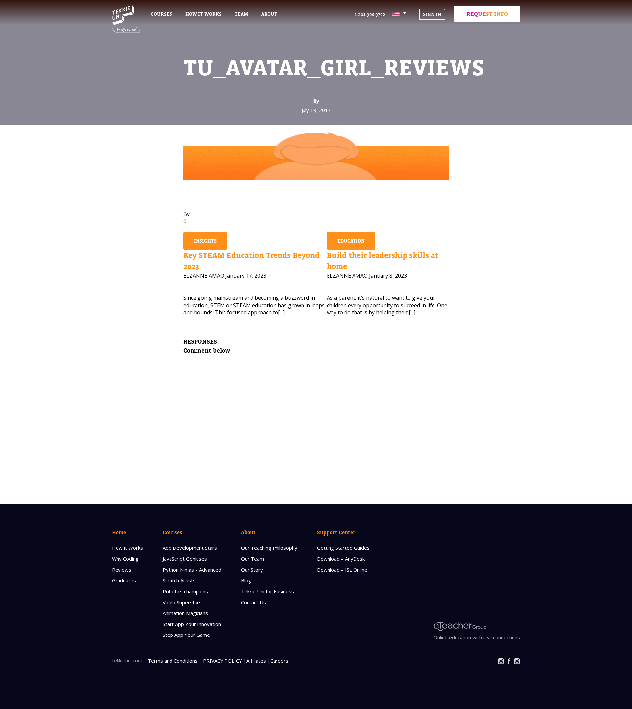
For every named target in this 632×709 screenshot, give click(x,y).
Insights (205, 241)
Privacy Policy (222, 660)
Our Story (252, 569)
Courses (161, 14)
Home (119, 532)
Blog (246, 580)
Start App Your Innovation (192, 624)
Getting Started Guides (343, 548)
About (248, 532)
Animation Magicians (185, 613)
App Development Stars (190, 548)
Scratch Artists (179, 580)
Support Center (336, 532)
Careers (279, 660)
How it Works (127, 548)
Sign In (432, 14)
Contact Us (253, 602)
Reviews (121, 569)
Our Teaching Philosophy (269, 548)
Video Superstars (182, 602)
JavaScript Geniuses (185, 558)
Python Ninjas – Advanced (192, 569)
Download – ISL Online (342, 569)
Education (351, 241)
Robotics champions (185, 591)
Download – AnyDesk (341, 558)
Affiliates (256, 660)
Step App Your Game (186, 635)
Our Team (252, 558)
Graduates (124, 580)
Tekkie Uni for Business (267, 591)
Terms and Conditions (173, 660)
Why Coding (125, 558)
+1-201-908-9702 (369, 14)
